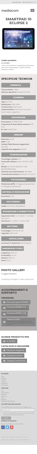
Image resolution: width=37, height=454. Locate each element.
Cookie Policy (25, 437)
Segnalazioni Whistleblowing (8, 401)
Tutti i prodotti (4, 385)
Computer (3, 378)
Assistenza (3, 399)
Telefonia (3, 380)
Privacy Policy (12, 437)
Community (4, 396)
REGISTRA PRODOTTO (27, 2)
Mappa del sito (4, 437)
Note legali (18, 437)
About (2, 398)
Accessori (3, 382)
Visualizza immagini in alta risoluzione (17, 279)
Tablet (2, 376)
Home (2, 391)
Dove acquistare (5, 392)
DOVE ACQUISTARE (16, 2)
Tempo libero (4, 383)
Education (3, 394)
